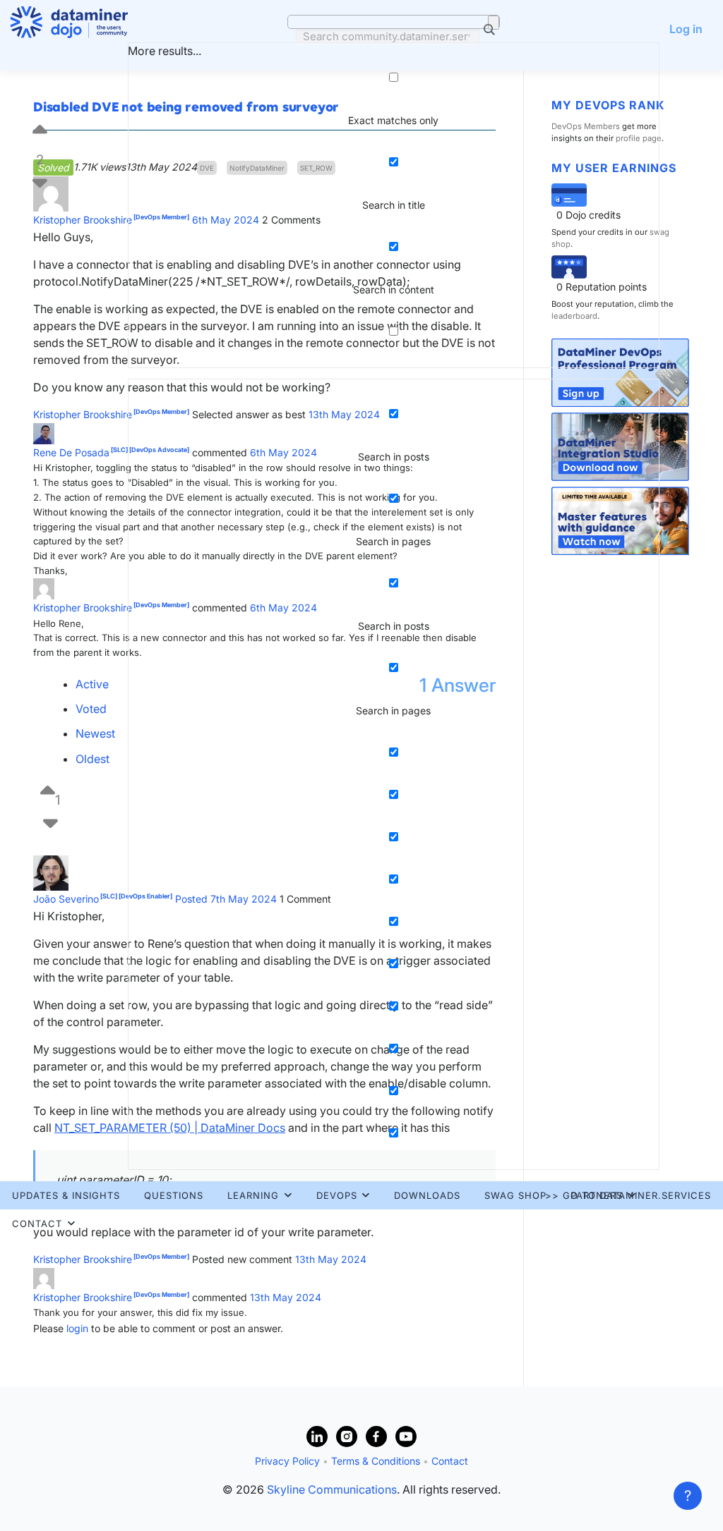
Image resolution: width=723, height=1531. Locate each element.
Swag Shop (515, 1195)
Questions (173, 1195)
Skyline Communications (332, 1489)
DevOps (336, 1195)
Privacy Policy (287, 1461)
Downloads (427, 1195)
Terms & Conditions (375, 1461)
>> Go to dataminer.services (628, 1195)
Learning (253, 1195)
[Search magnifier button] (493, 23)
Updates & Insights (66, 1195)
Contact (37, 1223)
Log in (686, 29)
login (77, 1328)
